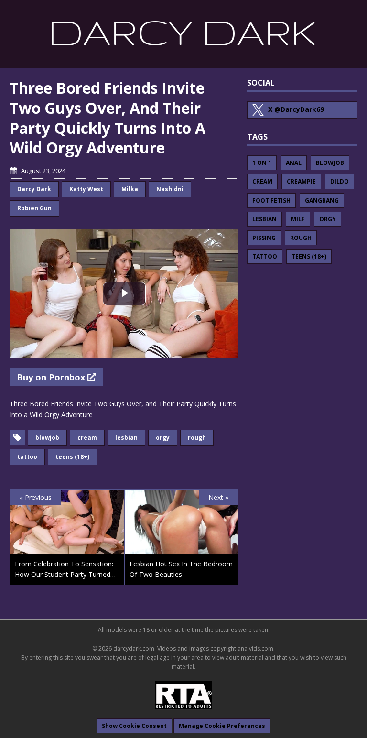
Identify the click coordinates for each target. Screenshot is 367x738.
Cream (87, 438)
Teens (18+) (72, 457)
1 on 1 (261, 163)
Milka (129, 189)
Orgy (163, 438)
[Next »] (181, 548)
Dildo (339, 181)
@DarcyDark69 (296, 109)
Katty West (86, 189)
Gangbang (322, 200)
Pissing (264, 238)
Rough (197, 438)
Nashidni (170, 189)
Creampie (301, 181)
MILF (298, 219)
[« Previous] (67, 548)
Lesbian (126, 438)
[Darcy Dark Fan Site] (183, 33)
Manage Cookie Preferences (222, 726)
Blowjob (47, 438)
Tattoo (27, 457)
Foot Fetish (271, 200)
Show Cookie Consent (134, 726)
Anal (294, 163)
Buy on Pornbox (52, 377)
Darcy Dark (34, 189)
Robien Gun (34, 208)
